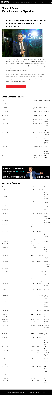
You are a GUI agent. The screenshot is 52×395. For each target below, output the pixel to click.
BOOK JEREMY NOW (16, 86)
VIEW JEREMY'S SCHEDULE (36, 86)
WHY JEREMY (16, 2)
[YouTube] (51, 2)
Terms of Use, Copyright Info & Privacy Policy (35, 392)
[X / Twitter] (49, 2)
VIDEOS (23, 2)
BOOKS (28, 2)
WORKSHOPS (41, 2)
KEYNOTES (33, 2)
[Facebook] (46, 2)
